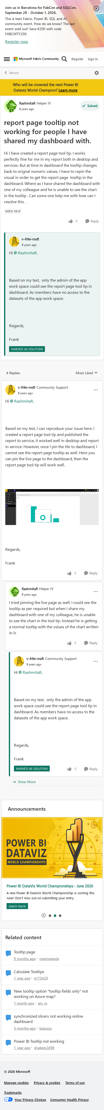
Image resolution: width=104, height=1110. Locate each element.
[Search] (64, 59)
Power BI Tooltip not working (39, 1041)
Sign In (93, 59)
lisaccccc (45, 1028)
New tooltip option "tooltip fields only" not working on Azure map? (51, 994)
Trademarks (13, 1092)
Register (77, 59)
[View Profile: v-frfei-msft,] (14, 242)
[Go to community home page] (36, 59)
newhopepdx (49, 958)
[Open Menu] (96, 72)
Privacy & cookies (47, 1082)
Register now (16, 41)
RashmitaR (27, 103)
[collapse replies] (52, 383)
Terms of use (75, 1082)
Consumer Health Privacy (69, 1099)
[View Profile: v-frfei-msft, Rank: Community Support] (10, 390)
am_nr (42, 1003)
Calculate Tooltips (29, 971)
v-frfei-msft (30, 239)
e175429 (41, 978)
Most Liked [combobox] (87, 372)
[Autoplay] (44, 915)
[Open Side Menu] (6, 59)
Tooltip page (24, 951)
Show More (27, 781)
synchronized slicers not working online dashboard (48, 1019)
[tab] (49, 915)
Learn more (68, 90)
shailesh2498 (44, 1047)
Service (13, 73)
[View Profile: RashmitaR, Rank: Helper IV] (10, 106)
